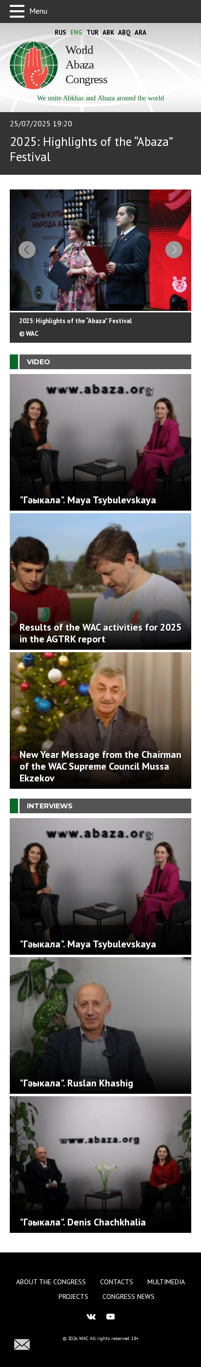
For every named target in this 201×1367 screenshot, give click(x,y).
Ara (140, 32)
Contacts (116, 1281)
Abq (124, 32)
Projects (73, 1296)
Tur (92, 32)
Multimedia (166, 1281)
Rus (60, 32)
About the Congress (51, 1281)
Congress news (128, 1296)
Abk (108, 32)
